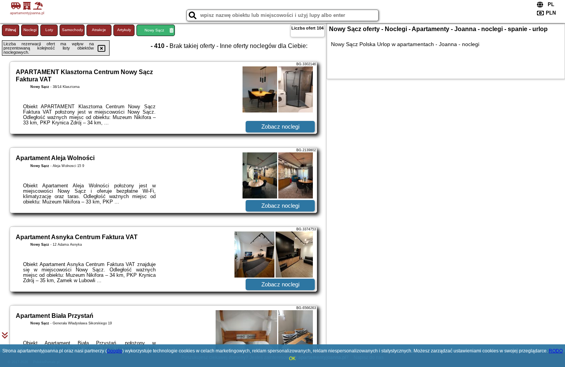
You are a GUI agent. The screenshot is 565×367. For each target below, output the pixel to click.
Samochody (72, 30)
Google (114, 351)
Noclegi (30, 30)
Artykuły (124, 30)
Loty (49, 30)
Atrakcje (99, 30)
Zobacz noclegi (280, 126)
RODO (556, 351)
